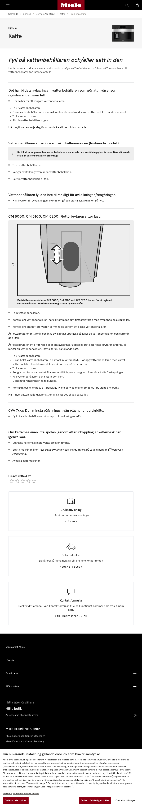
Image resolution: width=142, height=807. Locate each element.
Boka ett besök (72, 567)
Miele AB (7, 793)
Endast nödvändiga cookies (95, 800)
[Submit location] (135, 715)
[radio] (12, 481)
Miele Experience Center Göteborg (25, 741)
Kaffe (62, 14)
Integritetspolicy (21, 793)
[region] (71, 778)
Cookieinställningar (125, 800)
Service (27, 14)
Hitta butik (14, 708)
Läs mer (72, 522)
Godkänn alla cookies (16, 800)
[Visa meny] (8, 5)
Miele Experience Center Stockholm (25, 736)
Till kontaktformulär (72, 616)
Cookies (34, 793)
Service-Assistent (45, 14)
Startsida (13, 14)
